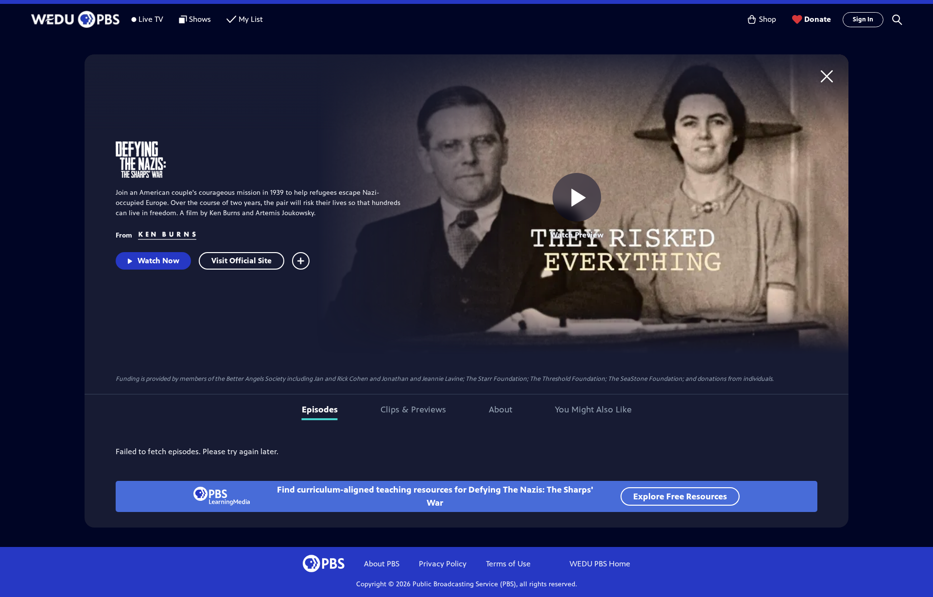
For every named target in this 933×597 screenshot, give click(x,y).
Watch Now (158, 260)
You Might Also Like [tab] (593, 409)
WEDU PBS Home (600, 563)
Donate (817, 19)
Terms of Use (508, 563)
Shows (200, 19)
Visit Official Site (241, 260)
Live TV (150, 19)
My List (251, 19)
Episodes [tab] (320, 409)
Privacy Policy (442, 563)
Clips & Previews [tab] (413, 409)
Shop (767, 19)
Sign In (863, 19)
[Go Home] (827, 76)
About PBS (381, 563)
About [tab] (500, 409)
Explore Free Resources (680, 496)
